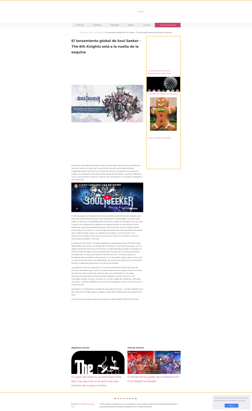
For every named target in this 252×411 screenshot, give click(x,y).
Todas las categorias (168, 25)
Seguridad (115, 25)
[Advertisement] (102, 11)
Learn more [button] (241, 400)
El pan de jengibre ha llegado (159, 138)
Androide (79, 25)
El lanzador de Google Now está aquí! (162, 94)
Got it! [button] (231, 405)
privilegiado (98, 32)
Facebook (97, 25)
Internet (146, 25)
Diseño (131, 25)
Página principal (86, 32)
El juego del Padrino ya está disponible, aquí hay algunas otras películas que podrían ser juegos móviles (96, 381)
